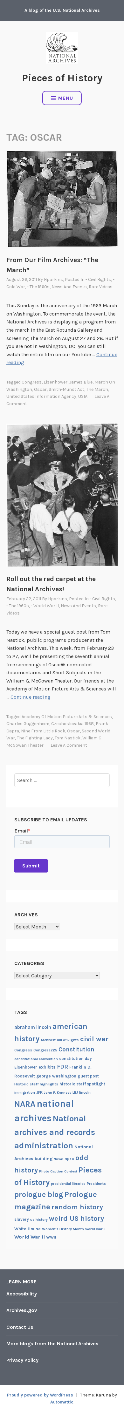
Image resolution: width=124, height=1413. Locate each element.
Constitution (76, 1049)
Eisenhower (55, 382)
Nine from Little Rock (43, 731)
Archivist (48, 1040)
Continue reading (30, 697)
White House (27, 1228)
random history (77, 1207)
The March (97, 389)
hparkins (53, 279)
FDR (62, 1066)
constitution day (75, 1058)
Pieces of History (62, 78)
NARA (24, 1104)
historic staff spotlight (82, 1084)
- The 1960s (38, 286)
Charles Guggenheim (27, 723)
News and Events (69, 286)
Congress (32, 382)
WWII (51, 1237)
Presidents (96, 1183)
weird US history (76, 1218)
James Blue (81, 382)
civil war (94, 1039)
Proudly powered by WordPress (40, 1395)
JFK (39, 1092)
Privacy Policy (22, 1360)
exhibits (47, 1067)
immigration (24, 1092)
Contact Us (19, 1327)
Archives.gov (21, 1310)
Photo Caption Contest (58, 1171)
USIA (82, 396)
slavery (21, 1219)
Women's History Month (63, 1229)
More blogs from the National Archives (52, 1344)
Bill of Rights (68, 1040)
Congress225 (45, 1050)
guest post (88, 1076)
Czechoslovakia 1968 (72, 723)
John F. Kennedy (57, 1092)
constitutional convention (36, 1059)
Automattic (61, 1402)
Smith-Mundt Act (66, 389)
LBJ (75, 1092)
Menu (65, 98)
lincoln (85, 1092)
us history (39, 1219)
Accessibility (21, 1294)
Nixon (58, 1159)
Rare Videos (101, 286)
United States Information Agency (41, 396)
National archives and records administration (54, 1132)
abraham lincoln (32, 1027)
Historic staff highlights (36, 1084)
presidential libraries (68, 1184)
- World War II (45, 605)
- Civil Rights (98, 279)
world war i (95, 1229)
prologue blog (38, 1194)
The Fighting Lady (35, 738)
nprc (69, 1158)
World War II (29, 1237)
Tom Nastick (67, 738)
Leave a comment (69, 745)
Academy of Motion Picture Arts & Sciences (67, 716)
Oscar (40, 389)
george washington (56, 1075)
